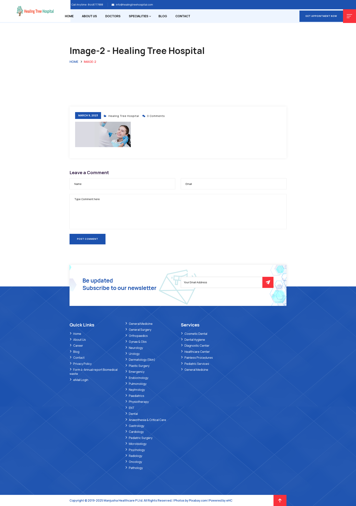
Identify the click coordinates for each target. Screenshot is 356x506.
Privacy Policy (82, 364)
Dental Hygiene (194, 340)
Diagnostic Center (197, 346)
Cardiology (136, 432)
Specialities (138, 16)
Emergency (136, 372)
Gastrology (136, 426)
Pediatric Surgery (140, 438)
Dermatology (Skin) (142, 360)
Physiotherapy (139, 402)
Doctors (113, 16)
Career (78, 346)
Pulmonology (137, 384)
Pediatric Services (196, 364)
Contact (182, 16)
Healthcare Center (197, 352)
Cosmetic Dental (195, 334)
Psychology (137, 450)
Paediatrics (136, 396)
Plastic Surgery (139, 366)
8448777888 (95, 4)
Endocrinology (138, 378)
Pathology (136, 468)
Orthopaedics (138, 336)
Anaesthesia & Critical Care (147, 420)
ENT (131, 408)
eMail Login (80, 380)
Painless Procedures (198, 358)
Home (69, 16)
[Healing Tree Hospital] (35, 11)
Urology (134, 354)
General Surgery (140, 330)
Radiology (135, 456)
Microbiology (137, 444)
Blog (163, 16)
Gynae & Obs (138, 342)
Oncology (135, 462)
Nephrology (137, 390)
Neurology (136, 348)
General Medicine (141, 324)
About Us (89, 16)
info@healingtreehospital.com (134, 4)
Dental (133, 414)
